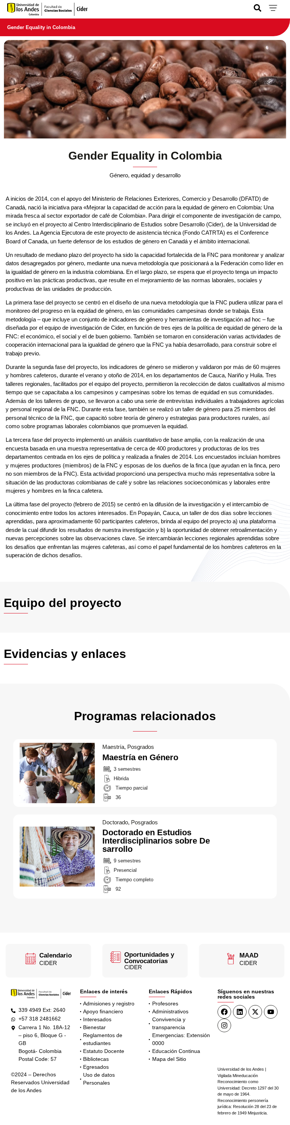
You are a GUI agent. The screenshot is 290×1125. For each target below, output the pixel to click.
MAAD (248, 955)
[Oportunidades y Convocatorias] (115, 957)
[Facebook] (224, 1012)
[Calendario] (30, 958)
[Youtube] (271, 1012)
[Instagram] (224, 1025)
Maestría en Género (42, 747)
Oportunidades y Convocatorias (149, 958)
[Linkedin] (240, 1012)
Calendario (55, 955)
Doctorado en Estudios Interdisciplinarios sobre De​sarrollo (55, 831)
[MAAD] (230, 958)
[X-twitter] (255, 1012)
